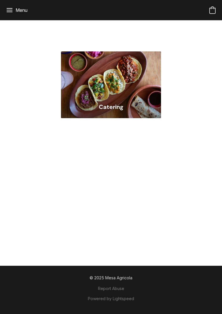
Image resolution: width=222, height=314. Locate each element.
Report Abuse (111, 288)
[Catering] (111, 74)
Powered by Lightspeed (111, 298)
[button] (212, 10)
